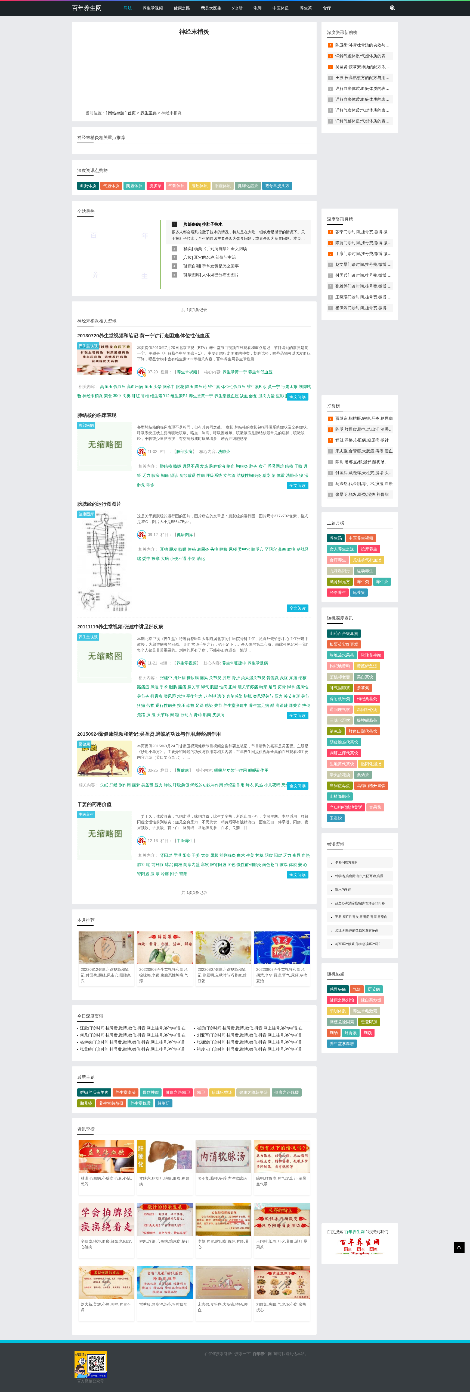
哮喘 (223, 549)
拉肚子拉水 (212, 224)
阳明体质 (338, 1011)
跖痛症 (143, 687)
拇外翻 (179, 677)
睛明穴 (257, 549)
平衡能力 (194, 696)
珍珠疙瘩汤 (222, 1092)
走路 (141, 714)
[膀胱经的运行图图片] (104, 561)
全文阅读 (297, 396)
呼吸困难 (276, 466)
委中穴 (244, 549)
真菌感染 (234, 696)
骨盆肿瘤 (151, 1092)
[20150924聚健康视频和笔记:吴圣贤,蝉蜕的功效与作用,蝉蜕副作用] (104, 759)
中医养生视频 (361, 538)
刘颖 (368, 1032)
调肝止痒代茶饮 (344, 753)
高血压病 (135, 386)
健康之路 (182, 8)
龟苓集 (359, 592)
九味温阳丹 (340, 570)
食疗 (327, 8)
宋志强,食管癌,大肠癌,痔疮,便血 (364, 451)
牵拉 (190, 705)
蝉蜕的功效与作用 (230, 770)
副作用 (125, 785)
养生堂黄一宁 (234, 372)
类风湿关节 (263, 696)
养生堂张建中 (234, 663)
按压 (181, 705)
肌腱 (214, 687)
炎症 (284, 677)
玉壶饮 (336, 818)
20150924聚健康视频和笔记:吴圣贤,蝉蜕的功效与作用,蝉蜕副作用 (149, 734)
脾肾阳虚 (218, 864)
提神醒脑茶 (367, 720)
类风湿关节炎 (253, 677)
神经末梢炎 (92, 395)
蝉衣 (250, 785)
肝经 (113, 785)
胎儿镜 (86, 1103)
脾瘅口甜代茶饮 (363, 731)
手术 (164, 687)
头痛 (214, 549)
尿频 (233, 549)
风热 (259, 785)
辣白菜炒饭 (371, 1000)
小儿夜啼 (272, 785)
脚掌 (291, 687)
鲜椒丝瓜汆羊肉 (94, 1092)
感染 (266, 475)
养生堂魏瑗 (140, 1103)
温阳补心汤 (367, 709)
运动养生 (365, 570)
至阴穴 (271, 549)
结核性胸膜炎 (249, 475)
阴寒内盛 (191, 864)
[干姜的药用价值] (104, 835)
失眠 (104, 785)
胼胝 (248, 696)
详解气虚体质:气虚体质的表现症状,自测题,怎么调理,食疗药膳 (390, 55)
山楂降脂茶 (340, 796)
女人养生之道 (342, 549)
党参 (205, 855)
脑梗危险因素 (342, 1021)
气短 (357, 989)
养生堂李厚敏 (342, 1043)
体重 (281, 475)
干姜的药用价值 (94, 804)
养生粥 (363, 581)
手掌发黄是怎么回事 (220, 266)
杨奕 (188, 248)
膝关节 (193, 687)
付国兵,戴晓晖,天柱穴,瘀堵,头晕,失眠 (368, 472)
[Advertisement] (194, 74)
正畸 (232, 687)
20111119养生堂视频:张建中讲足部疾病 (120, 626)
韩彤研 (163, 1103)
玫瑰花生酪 (371, 655)
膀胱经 (302, 549)
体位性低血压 (233, 386)
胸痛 (165, 475)
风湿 (154, 687)
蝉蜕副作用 (258, 770)
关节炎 (215, 677)
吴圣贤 (147, 785)
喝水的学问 (343, 890)
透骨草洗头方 (277, 185)
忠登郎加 (369, 1021)
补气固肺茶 (340, 687)
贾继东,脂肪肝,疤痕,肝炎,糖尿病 (364, 418)
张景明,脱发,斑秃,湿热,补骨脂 (362, 494)
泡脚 (257, 8)
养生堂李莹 (125, 1092)
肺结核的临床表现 (96, 415)
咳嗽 (177, 466)
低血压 (119, 386)
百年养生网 (87, 8)
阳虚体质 (223, 185)
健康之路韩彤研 (253, 1092)
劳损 (150, 705)
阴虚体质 (134, 185)
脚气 (205, 687)
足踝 (200, 705)
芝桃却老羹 (340, 677)
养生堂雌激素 (365, 1011)
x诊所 (237, 8)
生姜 (250, 855)
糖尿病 (193, 677)
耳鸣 (164, 549)
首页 (132, 113)
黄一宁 (274, 386)
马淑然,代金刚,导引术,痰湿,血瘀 (364, 483)
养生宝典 (148, 113)
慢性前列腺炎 (249, 864)
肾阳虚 (166, 855)
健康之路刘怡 (342, 1000)
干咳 (298, 466)
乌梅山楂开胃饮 (371, 785)
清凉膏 (336, 731)
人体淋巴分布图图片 (220, 274)
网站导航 (116, 113)
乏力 (146, 475)
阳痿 (187, 855)
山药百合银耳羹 (344, 633)
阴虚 (269, 855)
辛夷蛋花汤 (340, 774)
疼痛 (293, 677)
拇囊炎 (156, 696)
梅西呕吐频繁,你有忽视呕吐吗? (357, 944)
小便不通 (178, 558)
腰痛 (291, 549)
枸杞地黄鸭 (340, 666)
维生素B (254, 386)
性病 (201, 475)
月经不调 (191, 466)
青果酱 (375, 807)
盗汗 (262, 466)
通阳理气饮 (340, 709)
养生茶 (306, 8)
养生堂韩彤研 (111, 1103)
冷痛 (165, 873)
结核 (289, 466)
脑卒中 (169, 386)
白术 (241, 855)
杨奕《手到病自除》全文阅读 (220, 248)
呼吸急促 (181, 785)
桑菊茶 (363, 774)
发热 (204, 466)
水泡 (181, 696)
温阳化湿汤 (371, 763)
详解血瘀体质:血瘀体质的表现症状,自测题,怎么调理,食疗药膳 (390, 88)
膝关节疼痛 (248, 687)
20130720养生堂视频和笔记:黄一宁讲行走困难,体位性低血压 (143, 335)
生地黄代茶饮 (342, 763)
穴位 (188, 257)
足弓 (272, 687)
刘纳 (334, 1032)
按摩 (155, 558)
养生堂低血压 (260, 372)
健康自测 (192, 266)
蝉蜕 (168, 785)
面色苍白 (270, 864)
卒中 (117, 395)
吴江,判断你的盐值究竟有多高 (356, 930)
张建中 (166, 677)
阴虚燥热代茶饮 (344, 742)
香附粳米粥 (340, 698)
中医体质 (281, 8)
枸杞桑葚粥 (367, 698)
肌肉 (207, 714)
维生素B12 (159, 395)
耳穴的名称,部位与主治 (215, 257)
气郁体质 (176, 185)
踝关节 (295, 705)
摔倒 (306, 705)
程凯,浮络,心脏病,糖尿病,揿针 (362, 440)
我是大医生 (211, 8)
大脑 (165, 558)
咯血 (231, 466)
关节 (218, 705)
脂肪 (173, 687)
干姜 (196, 855)
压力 (278, 696)
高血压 (106, 386)
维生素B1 (179, 395)
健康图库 (192, 274)
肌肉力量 (266, 395)
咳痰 (155, 475)
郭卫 (201, 1092)
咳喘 (284, 864)
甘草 (259, 855)
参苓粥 (363, 687)
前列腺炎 (227, 855)
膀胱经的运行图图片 (99, 504)
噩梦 (136, 785)
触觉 (253, 395)
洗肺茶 (155, 185)
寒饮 (205, 864)
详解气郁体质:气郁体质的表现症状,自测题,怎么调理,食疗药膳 (390, 121)
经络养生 (338, 592)
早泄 (177, 855)
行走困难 (289, 386)
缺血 (244, 395)
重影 (280, 395)
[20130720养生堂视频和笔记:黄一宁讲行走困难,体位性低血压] (104, 358)
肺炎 (253, 466)
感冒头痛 (338, 989)
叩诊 (150, 484)
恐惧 (286, 785)
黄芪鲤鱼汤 (367, 666)
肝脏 (136, 395)
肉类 (126, 395)
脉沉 (169, 864)
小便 (191, 558)
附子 (174, 873)
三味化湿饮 (340, 720)
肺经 (141, 864)
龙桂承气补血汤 (367, 560)
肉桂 (178, 864)
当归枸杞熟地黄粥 (346, 807)
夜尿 (296, 855)
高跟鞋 (282, 705)
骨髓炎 (273, 677)
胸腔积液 (217, 466)
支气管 (229, 475)
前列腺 (157, 864)
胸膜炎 (242, 466)
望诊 (174, 475)
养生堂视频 (153, 8)
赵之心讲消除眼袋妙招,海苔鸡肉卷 (360, 903)
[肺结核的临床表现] (104, 446)
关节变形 (292, 696)
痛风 (204, 677)
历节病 (374, 989)
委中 (146, 558)
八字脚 (210, 696)
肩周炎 (203, 549)
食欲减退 (187, 475)
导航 (127, 8)
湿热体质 (199, 185)
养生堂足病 (258, 663)
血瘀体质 (88, 185)
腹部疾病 (192, 224)
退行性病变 (166, 705)
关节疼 (163, 714)
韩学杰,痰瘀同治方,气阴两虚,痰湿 (359, 876)
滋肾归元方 (340, 581)
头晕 (157, 386)
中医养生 (86, 814)
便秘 (192, 549)
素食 (108, 395)
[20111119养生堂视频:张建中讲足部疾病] (104, 658)
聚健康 (84, 744)
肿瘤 (226, 677)
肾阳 (183, 873)
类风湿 (170, 696)
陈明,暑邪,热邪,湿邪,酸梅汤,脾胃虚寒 (368, 461)
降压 (189, 386)
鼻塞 (282, 549)
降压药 (200, 386)
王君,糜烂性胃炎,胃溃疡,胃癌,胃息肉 (361, 917)
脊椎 (145, 395)
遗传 (221, 696)
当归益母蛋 (340, 785)
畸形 (263, 687)
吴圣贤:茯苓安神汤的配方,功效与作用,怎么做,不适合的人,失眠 (391, 66)
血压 (148, 386)
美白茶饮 (365, 677)
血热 (306, 855)
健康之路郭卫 (178, 1092)
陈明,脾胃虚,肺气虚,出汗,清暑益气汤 (368, 429)
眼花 (180, 386)
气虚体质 (111, 185)
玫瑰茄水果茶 (342, 655)
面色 (231, 864)
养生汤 (336, 538)
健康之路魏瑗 (286, 1092)
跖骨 (282, 687)
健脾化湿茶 (248, 185)
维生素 (214, 386)
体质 (293, 864)
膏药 (198, 714)
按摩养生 (369, 549)
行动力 (186, 714)
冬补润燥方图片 (346, 862)
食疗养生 (338, 560)
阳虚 (278, 855)
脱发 (173, 549)
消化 (201, 558)
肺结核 (166, 466)
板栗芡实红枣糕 (344, 644)
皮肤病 (218, 714)
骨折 (236, 677)
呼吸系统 (214, 475)
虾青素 (351, 1032)
